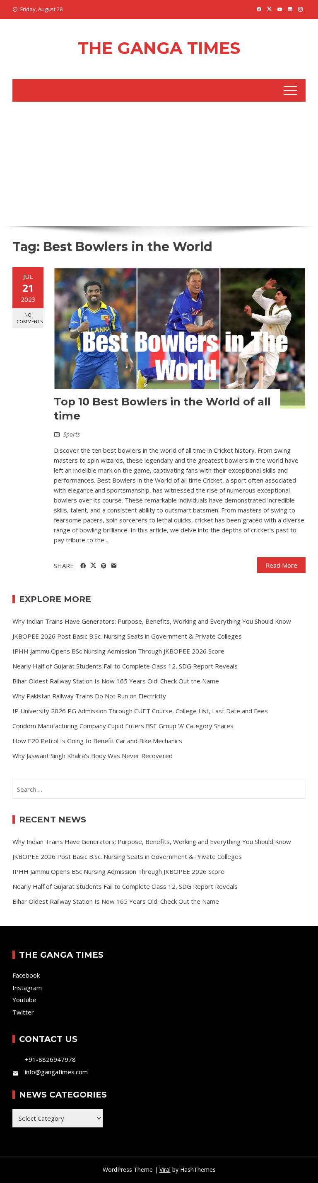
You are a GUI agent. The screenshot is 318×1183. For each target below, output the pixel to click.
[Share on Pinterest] (104, 566)
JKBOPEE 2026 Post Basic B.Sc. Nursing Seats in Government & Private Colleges (127, 636)
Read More (281, 565)
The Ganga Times (159, 48)
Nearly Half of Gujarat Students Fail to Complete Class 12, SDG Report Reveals (125, 666)
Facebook (26, 975)
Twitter (23, 1012)
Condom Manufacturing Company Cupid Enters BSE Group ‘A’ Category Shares (123, 726)
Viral (165, 1169)
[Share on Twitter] (93, 565)
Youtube (24, 999)
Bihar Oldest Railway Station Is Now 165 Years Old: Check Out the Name (115, 681)
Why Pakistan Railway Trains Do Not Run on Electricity (89, 696)
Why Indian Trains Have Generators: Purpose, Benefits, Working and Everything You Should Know (151, 621)
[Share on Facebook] (83, 566)
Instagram (27, 987)
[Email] (114, 566)
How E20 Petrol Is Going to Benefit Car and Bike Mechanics (97, 741)
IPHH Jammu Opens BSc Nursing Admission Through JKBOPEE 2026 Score (118, 651)
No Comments (30, 318)
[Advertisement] (159, 164)
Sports (71, 434)
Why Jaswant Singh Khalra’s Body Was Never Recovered (92, 755)
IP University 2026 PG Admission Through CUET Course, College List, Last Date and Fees (140, 711)
